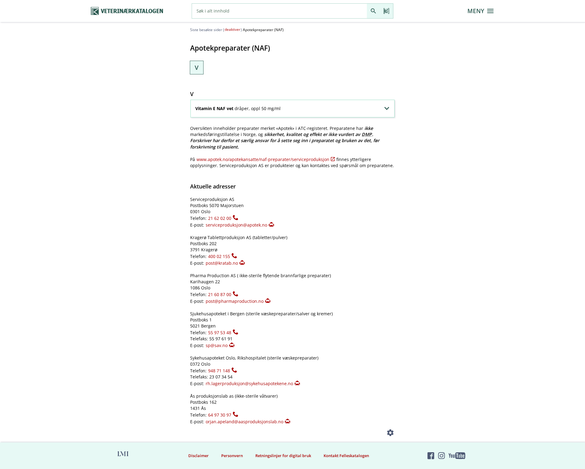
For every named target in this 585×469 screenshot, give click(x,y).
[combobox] (279, 11)
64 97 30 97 (219, 415)
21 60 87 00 (219, 294)
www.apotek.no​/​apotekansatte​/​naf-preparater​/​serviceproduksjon (263, 159)
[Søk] (373, 11)
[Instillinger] (390, 433)
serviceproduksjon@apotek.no (236, 225)
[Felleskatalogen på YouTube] (457, 456)
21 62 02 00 (219, 218)
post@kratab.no (222, 263)
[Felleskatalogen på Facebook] (431, 456)
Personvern (232, 455)
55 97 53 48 (219, 332)
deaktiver (232, 29)
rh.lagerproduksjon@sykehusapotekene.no (249, 383)
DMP (367, 134)
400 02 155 (219, 256)
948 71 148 (219, 371)
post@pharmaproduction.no (235, 301)
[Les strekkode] (386, 11)
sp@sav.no (217, 345)
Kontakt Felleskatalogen (346, 455)
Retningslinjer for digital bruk (283, 455)
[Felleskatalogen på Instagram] (441, 456)
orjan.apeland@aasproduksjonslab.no (244, 421)
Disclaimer (198, 455)
